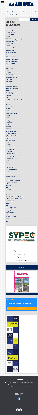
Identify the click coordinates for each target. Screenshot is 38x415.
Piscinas (8, 166)
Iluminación (9, 130)
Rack (7, 184)
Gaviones (8, 115)
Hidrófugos (8, 121)
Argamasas (8, 45)
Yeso (7, 221)
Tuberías (8, 214)
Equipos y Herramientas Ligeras (14, 99)
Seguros (8, 191)
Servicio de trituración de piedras (14, 198)
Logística (8, 139)
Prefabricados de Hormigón (13, 180)
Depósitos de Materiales (12, 88)
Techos (7, 203)
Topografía (8, 211)
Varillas (7, 218)
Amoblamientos (10, 41)
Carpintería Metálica (11, 63)
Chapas (7, 70)
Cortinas (8, 83)
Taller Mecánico (10, 202)
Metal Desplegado (10, 149)
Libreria (7, 137)
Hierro (7, 124)
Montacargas (9, 151)
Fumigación (9, 108)
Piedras (7, 160)
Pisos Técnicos (9, 167)
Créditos (8, 85)
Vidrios (7, 220)
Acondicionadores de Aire (12, 31)
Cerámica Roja (9, 67)
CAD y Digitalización (11, 52)
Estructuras (8, 101)
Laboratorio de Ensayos (12, 135)
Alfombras (8, 38)
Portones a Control (10, 176)
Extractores (8, 103)
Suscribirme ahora (21, 308)
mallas (7, 142)
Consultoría (9, 79)
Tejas (7, 205)
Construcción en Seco (11, 77)
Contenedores (9, 81)
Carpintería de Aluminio (12, 59)
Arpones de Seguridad (11, 47)
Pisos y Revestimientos (11, 169)
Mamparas (8, 144)
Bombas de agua (10, 50)
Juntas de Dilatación (11, 133)
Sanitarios (8, 189)
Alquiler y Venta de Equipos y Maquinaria (16, 40)
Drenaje (8, 90)
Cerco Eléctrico (9, 68)
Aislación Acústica (10, 32)
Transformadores (10, 212)
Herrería (8, 119)
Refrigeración (9, 185)
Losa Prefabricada (10, 140)
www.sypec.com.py (21, 260)
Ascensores (9, 49)
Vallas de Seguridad (11, 216)
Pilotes (7, 162)
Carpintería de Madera (11, 61)
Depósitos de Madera (11, 86)
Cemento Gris (9, 65)
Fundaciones (9, 110)
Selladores (8, 193)
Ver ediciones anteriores (21, 293)
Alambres (8, 36)
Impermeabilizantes (11, 131)
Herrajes (8, 117)
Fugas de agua (9, 106)
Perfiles (7, 155)
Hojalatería (8, 126)
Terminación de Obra (11, 207)
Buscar (34, 19)
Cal (6, 54)
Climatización (9, 74)
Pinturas (8, 164)
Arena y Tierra (9, 43)
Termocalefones (10, 209)
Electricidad (9, 95)
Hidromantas (9, 122)
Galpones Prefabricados (12, 113)
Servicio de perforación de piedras (14, 196)
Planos (7, 171)
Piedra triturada (9, 158)
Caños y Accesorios (11, 58)
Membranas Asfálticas (11, 148)
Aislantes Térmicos (10, 34)
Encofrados (8, 97)
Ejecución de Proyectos (12, 94)
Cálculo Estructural (10, 56)
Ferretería (8, 104)
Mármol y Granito (10, 146)
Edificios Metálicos (10, 92)
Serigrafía (8, 194)
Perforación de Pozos (11, 157)
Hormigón (8, 128)
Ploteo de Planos (10, 173)
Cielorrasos (9, 72)
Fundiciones (9, 112)
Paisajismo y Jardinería (11, 153)
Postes (7, 178)
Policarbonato (9, 175)
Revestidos (8, 187)
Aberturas (8, 29)
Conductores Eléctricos (12, 76)
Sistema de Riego (10, 200)
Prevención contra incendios (13, 182)
